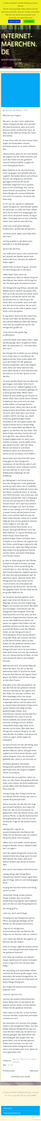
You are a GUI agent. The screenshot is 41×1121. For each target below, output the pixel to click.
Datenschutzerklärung (11, 1113)
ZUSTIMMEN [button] (29, 21)
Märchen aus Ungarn (28, 1059)
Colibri (33, 1095)
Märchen (16, 1059)
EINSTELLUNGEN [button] (14, 21)
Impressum (7, 1108)
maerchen (9, 110)
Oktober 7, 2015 (22, 110)
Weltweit (16, 1062)
